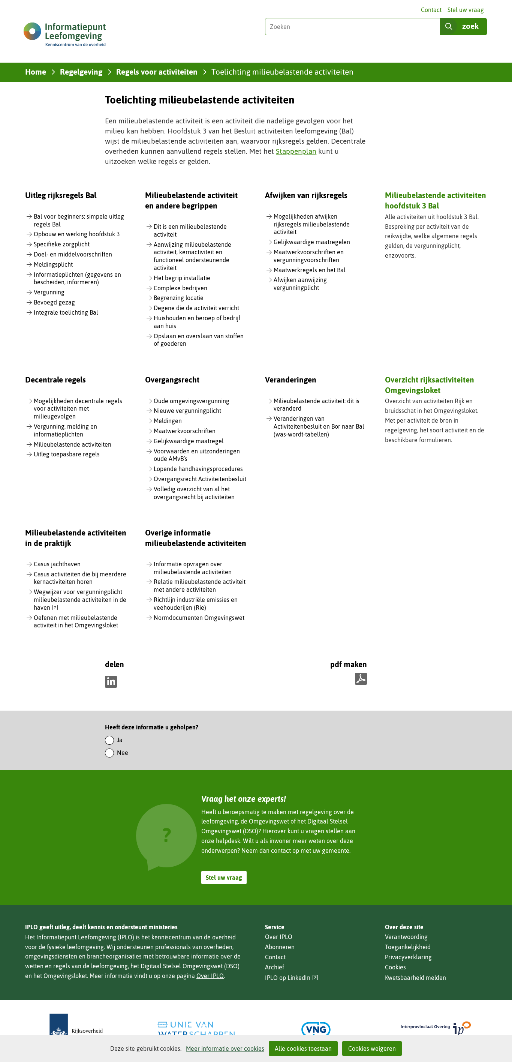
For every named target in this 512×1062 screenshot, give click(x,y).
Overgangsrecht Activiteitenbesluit (200, 479)
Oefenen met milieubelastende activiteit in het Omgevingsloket (76, 621)
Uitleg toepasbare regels (67, 454)
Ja (120, 739)
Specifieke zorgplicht (62, 244)
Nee (122, 752)
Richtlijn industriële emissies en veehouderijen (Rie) (196, 603)
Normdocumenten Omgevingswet (199, 617)
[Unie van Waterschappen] (196, 1029)
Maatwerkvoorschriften (185, 431)
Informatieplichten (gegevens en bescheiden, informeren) (77, 278)
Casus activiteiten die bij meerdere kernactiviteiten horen (80, 578)
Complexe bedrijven (180, 288)
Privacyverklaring (408, 957)
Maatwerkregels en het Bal (310, 270)
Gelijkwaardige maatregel (189, 441)
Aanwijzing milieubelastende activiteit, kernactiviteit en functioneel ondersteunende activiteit (192, 256)
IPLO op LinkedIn (291, 977)
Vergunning (49, 292)
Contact (431, 9)
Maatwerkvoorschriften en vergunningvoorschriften (309, 256)
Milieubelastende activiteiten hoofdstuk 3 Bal (435, 200)
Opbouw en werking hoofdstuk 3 (77, 234)
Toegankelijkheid (408, 947)
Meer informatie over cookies (225, 1048)
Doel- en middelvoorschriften (73, 254)
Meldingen (168, 420)
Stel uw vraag (466, 9)
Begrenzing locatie (179, 297)
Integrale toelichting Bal (66, 312)
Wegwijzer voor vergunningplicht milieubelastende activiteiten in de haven (80, 600)
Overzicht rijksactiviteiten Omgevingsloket (429, 384)
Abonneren (280, 947)
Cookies (395, 967)
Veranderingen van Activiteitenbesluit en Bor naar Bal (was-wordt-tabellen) (319, 426)
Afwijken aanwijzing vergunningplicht (300, 283)
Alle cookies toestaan (303, 1048)
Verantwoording (406, 936)
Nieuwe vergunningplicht (187, 410)
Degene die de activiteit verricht (196, 307)
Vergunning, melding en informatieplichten (65, 430)
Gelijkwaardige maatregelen (312, 241)
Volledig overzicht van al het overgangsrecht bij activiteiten (194, 493)
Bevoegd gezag (54, 302)
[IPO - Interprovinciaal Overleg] (435, 1029)
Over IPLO (210, 975)
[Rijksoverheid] (76, 1029)
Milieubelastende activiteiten (72, 444)
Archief (274, 967)
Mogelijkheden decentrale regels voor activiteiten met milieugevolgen (78, 409)
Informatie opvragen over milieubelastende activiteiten (193, 568)
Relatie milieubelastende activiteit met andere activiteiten (200, 585)
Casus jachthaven (57, 564)
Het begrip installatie (182, 277)
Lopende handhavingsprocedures (198, 468)
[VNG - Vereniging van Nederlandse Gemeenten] (315, 1029)
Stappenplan (296, 151)
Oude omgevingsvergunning (191, 401)
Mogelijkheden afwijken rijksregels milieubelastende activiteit (312, 224)
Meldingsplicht (53, 264)
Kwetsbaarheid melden (415, 977)
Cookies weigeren (372, 1048)
